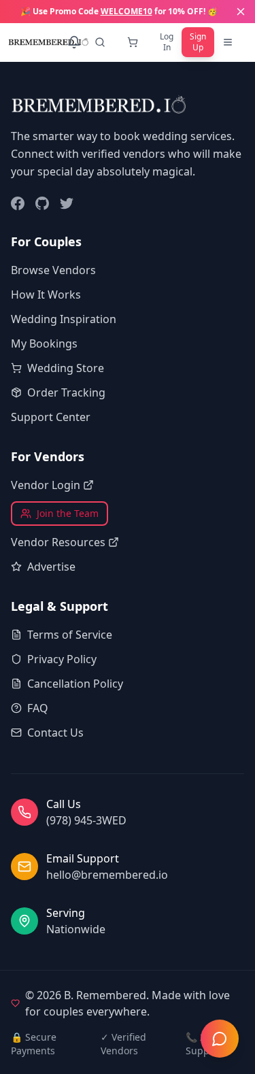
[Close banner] (241, 11)
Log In (166, 42)
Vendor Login (45, 484)
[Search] (102, 42)
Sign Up (198, 42)
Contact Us (55, 732)
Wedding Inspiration (63, 319)
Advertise (51, 566)
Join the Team (68, 513)
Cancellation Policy (75, 683)
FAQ (37, 708)
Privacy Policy (62, 659)
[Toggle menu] (230, 42)
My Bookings (44, 343)
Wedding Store (65, 367)
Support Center (50, 416)
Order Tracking (66, 392)
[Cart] (135, 42)
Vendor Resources (58, 542)
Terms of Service (69, 634)
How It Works (46, 294)
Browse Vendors (53, 270)
